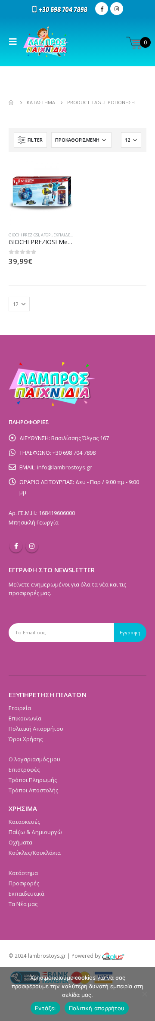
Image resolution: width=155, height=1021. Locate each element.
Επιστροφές (24, 769)
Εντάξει (45, 1008)
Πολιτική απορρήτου (97, 1008)
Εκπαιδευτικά (67, 235)
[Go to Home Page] (12, 102)
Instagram (31, 546)
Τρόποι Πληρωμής (33, 780)
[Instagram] (116, 8)
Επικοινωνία (25, 718)
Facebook (15, 546)
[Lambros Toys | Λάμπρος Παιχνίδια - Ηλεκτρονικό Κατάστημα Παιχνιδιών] (46, 42)
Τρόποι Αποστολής (33, 790)
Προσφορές (24, 883)
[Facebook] (101, 8)
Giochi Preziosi (24, 235)
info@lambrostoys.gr (64, 467)
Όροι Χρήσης (26, 739)
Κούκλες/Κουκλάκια (35, 853)
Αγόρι (46, 235)
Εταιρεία (20, 708)
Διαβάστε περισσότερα (59, 175)
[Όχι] (144, 994)
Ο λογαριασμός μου (34, 759)
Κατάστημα (23, 873)
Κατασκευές (24, 821)
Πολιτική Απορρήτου (36, 728)
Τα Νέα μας (23, 904)
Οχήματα (20, 842)
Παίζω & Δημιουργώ (35, 832)
